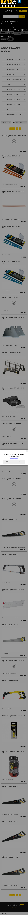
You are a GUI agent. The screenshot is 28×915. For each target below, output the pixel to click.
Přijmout (8, 462)
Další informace (14, 458)
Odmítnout (20, 462)
